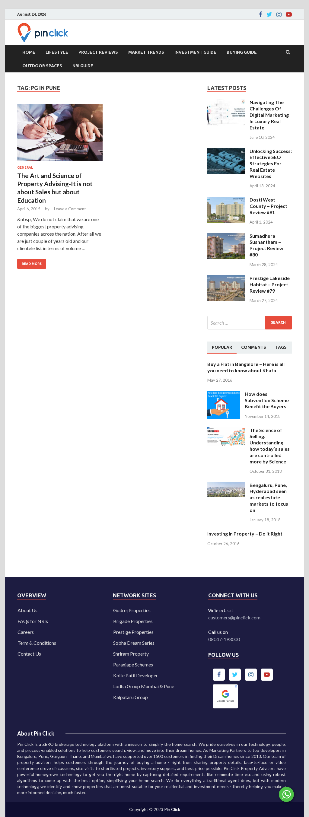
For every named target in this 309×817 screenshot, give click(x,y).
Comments (253, 347)
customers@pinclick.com (234, 617)
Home (28, 52)
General (25, 167)
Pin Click (172, 809)
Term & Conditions (37, 643)
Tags (281, 347)
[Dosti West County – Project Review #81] (226, 200)
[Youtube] (288, 14)
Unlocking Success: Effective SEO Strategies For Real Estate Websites (271, 163)
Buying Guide (242, 52)
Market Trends (146, 52)
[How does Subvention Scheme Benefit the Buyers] (223, 394)
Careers (26, 632)
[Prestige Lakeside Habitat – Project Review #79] (226, 278)
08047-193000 (224, 639)
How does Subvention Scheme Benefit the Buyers (267, 400)
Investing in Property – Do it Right (244, 533)
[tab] (222, 348)
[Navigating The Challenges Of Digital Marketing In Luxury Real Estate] (226, 103)
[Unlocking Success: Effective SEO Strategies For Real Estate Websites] (226, 151)
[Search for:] (249, 322)
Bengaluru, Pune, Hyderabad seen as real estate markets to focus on (269, 497)
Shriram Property (131, 653)
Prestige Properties (133, 632)
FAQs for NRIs (33, 621)
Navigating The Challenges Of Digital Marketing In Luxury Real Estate (269, 114)
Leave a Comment (70, 208)
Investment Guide (195, 52)
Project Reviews (98, 52)
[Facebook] (260, 14)
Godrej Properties (132, 610)
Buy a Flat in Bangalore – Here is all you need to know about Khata (246, 367)
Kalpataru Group (130, 697)
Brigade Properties (133, 621)
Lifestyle (57, 52)
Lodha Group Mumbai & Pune (143, 686)
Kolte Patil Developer (135, 675)
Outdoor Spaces (42, 65)
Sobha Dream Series (133, 643)
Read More (29, 262)
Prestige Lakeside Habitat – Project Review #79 (270, 284)
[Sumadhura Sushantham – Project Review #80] (226, 236)
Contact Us (29, 653)
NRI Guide (82, 65)
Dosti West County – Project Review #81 (268, 206)
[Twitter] (269, 14)
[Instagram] (279, 14)
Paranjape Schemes (133, 664)
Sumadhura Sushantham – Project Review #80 (266, 245)
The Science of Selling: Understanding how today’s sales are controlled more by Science (270, 445)
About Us (27, 610)
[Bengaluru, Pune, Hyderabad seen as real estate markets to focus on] (226, 485)
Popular (222, 347)
